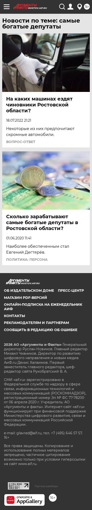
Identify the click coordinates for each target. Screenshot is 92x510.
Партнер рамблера (46, 486)
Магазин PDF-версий (25, 297)
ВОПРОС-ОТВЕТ (20, 142)
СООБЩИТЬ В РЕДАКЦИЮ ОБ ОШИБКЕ (40, 330)
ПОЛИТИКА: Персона (27, 259)
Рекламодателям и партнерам (36, 323)
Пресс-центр (71, 290)
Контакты (14, 316)
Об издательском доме (29, 290)
